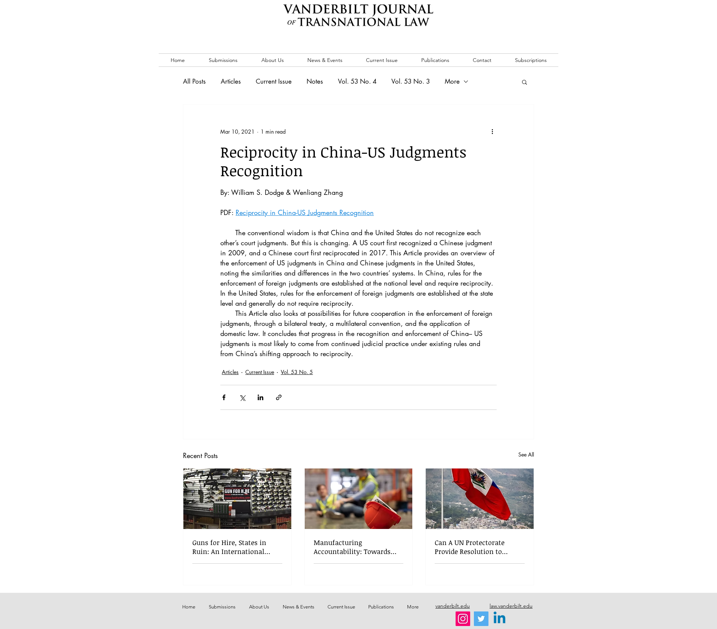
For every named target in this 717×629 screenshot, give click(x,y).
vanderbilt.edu (452, 605)
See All (526, 454)
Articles (231, 81)
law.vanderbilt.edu (511, 605)
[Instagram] (463, 618)
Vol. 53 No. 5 (297, 372)
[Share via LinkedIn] (260, 397)
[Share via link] (278, 397)
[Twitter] (481, 618)
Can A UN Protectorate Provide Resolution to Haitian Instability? (470, 547)
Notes (315, 81)
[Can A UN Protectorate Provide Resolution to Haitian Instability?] (480, 498)
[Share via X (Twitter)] (242, 397)
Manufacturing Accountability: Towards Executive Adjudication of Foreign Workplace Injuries (356, 547)
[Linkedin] (499, 618)
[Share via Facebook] (223, 397)
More (452, 81)
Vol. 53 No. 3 (410, 81)
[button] (524, 82)
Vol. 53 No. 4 (357, 81)
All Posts (194, 81)
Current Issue (274, 81)
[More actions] (492, 131)
